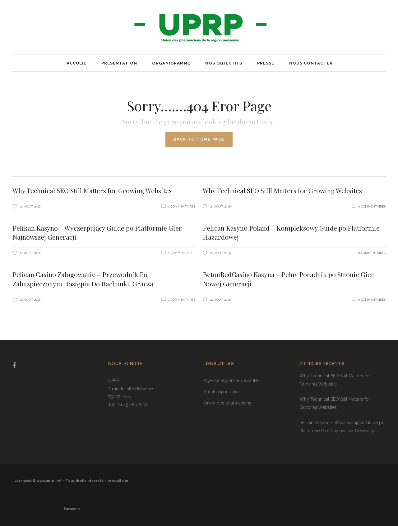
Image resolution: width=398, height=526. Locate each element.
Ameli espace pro (221, 391)
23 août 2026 (29, 206)
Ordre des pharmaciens (227, 402)
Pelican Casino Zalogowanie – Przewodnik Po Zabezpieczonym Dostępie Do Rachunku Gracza (82, 279)
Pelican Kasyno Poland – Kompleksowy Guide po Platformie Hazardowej (291, 232)
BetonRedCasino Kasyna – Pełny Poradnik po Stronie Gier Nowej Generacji (288, 279)
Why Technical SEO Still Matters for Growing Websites (92, 190)
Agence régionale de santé (231, 380)
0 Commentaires (181, 206)
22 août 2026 (29, 253)
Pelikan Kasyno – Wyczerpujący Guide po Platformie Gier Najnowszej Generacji (97, 232)
